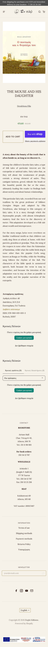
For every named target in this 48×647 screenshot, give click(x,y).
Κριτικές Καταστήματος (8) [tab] (34, 370)
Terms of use (24, 528)
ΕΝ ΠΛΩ (24, 117)
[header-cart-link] (44, 11)
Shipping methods (24, 533)
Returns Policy (24, 544)
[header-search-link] (39, 11)
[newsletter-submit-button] (43, 574)
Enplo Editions (32, 620)
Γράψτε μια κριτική (24, 337)
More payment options (35, 141)
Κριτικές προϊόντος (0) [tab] (13, 370)
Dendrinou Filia (24, 106)
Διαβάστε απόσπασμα (11, 309)
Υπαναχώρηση (24, 549)
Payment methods (24, 538)
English (24, 610)
